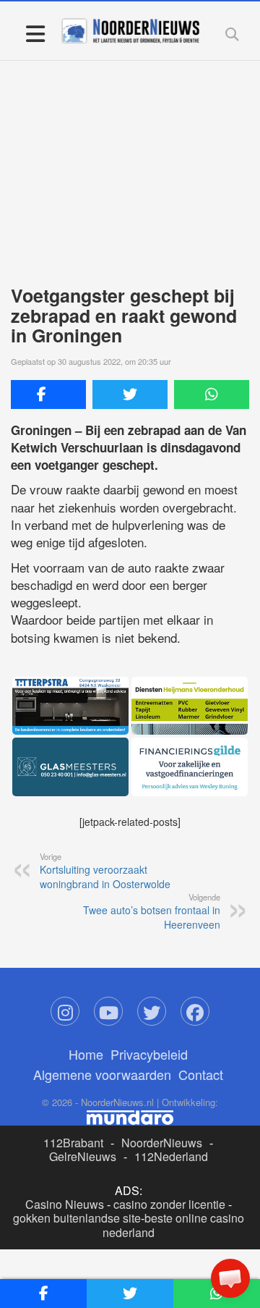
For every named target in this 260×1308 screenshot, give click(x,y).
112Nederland (171, 1156)
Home (86, 1054)
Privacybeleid (149, 1054)
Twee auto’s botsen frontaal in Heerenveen (151, 911)
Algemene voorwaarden (102, 1074)
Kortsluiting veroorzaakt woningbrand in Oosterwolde (105, 871)
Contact (200, 1074)
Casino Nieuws (64, 1204)
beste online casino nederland (173, 1225)
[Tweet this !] (130, 394)
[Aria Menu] (35, 33)
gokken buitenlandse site (77, 1218)
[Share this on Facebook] (48, 394)
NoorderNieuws (161, 1142)
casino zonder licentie (169, 1204)
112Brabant (73, 1142)
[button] (230, 1278)
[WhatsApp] (211, 394)
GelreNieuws (82, 1156)
